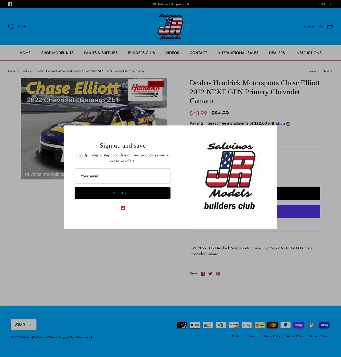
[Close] (270, 132)
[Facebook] (123, 208)
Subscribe (122, 193)
